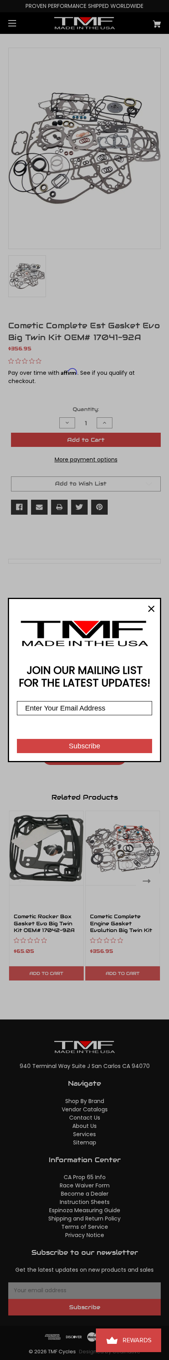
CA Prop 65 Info (85, 1177)
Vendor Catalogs (85, 1109)
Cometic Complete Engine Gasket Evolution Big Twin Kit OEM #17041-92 (121, 927)
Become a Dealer (84, 1194)
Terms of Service (84, 1227)
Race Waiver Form (85, 1185)
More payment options (86, 459)
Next (148, 881)
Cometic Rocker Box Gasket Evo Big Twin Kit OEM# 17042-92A (44, 923)
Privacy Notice (84, 1235)
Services (84, 1134)
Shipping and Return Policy (84, 1218)
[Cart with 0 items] (145, 21)
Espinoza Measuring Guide (84, 1210)
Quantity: (86, 409)
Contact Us (84, 1118)
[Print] (59, 507)
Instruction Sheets (85, 1202)
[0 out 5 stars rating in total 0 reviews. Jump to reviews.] (26, 361)
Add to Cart (46, 973)
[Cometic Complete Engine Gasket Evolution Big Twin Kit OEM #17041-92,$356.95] (123, 848)
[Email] (39, 507)
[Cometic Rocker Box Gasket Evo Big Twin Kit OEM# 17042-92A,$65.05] (46, 848)
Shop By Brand (84, 1101)
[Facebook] (19, 507)
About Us (84, 1126)
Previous (20, 881)
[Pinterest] (99, 507)
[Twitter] (79, 507)
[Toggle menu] (19, 23)
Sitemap (84, 1142)
